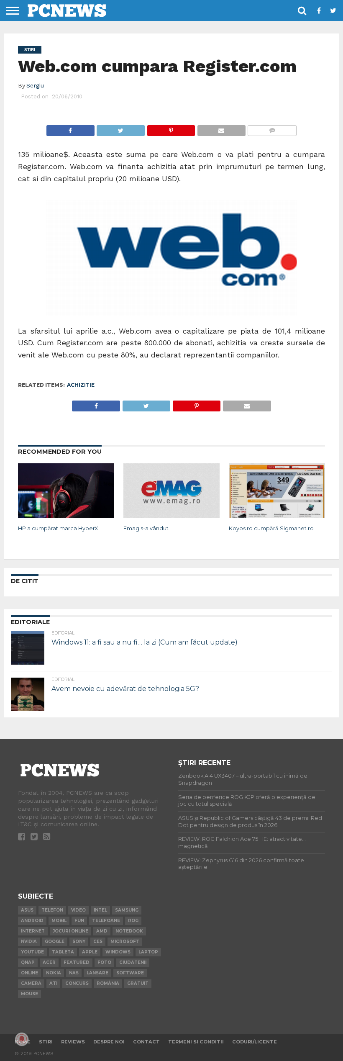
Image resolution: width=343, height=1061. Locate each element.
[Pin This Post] (171, 128)
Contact (146, 1042)
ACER (49, 962)
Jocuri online (70, 931)
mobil (59, 920)
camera (31, 983)
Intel (100, 910)
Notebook (129, 931)
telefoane (106, 920)
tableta (63, 952)
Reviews (73, 1042)
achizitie (81, 385)
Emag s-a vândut (146, 528)
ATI (53, 983)
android (32, 920)
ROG (133, 920)
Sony (78, 941)
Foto (104, 962)
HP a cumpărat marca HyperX (58, 528)
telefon (52, 910)
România (108, 983)
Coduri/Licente (254, 1042)
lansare (97, 973)
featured (77, 962)
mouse (29, 994)
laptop (148, 952)
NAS (74, 973)
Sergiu (35, 85)
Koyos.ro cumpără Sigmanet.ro (271, 528)
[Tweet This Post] (121, 128)
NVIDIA (29, 941)
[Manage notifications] (21, 1039)
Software (130, 973)
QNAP (28, 962)
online (29, 973)
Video (78, 910)
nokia (53, 973)
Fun (79, 920)
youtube (32, 952)
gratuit (137, 983)
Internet (33, 931)
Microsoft (124, 941)
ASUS (27, 910)
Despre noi (109, 1042)
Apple (89, 952)
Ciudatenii (132, 962)
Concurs (77, 983)
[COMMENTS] (272, 128)
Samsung (126, 910)
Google (54, 941)
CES (97, 941)
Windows (118, 952)
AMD (102, 931)
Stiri (46, 1042)
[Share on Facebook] (70, 128)
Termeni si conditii (196, 1042)
